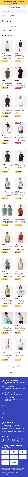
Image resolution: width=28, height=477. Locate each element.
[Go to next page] (19, 367)
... (8, 15)
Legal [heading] (3, 411)
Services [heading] (3, 402)
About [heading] (3, 407)
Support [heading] (3, 398)
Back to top (13, 372)
